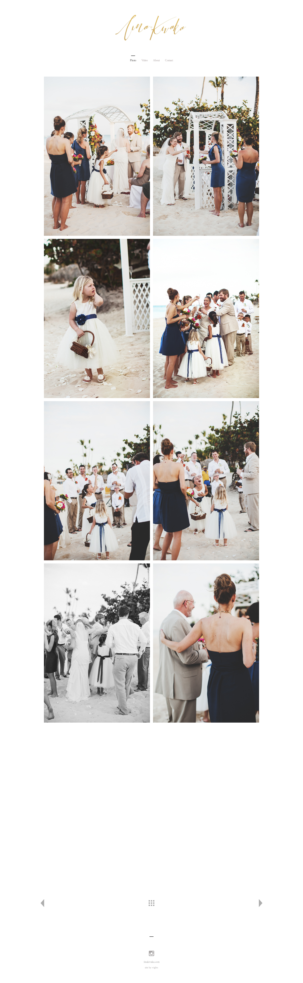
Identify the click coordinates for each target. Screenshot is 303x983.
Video (145, 60)
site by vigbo (151, 967)
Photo (133, 60)
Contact (169, 60)
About (156, 60)
